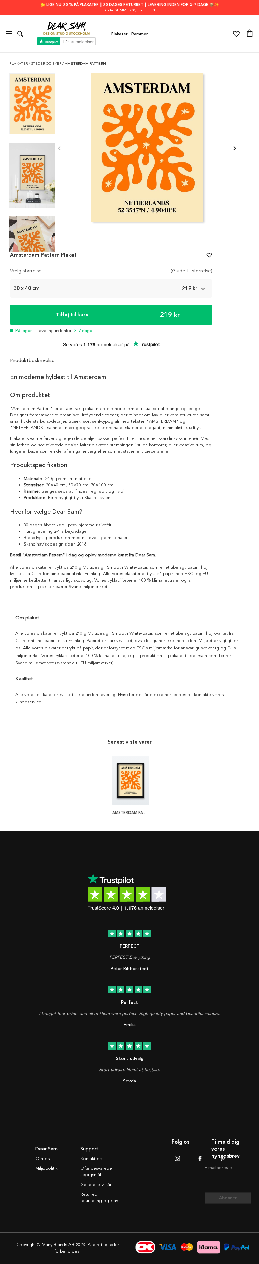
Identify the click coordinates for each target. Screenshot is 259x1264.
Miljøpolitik (46, 1168)
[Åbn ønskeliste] (236, 34)
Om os (42, 1158)
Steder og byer (46, 63)
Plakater (119, 34)
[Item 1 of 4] (147, 148)
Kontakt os (91, 1158)
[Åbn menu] (10, 34)
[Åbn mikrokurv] (249, 34)
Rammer (139, 34)
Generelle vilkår (95, 1184)
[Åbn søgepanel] (20, 34)
